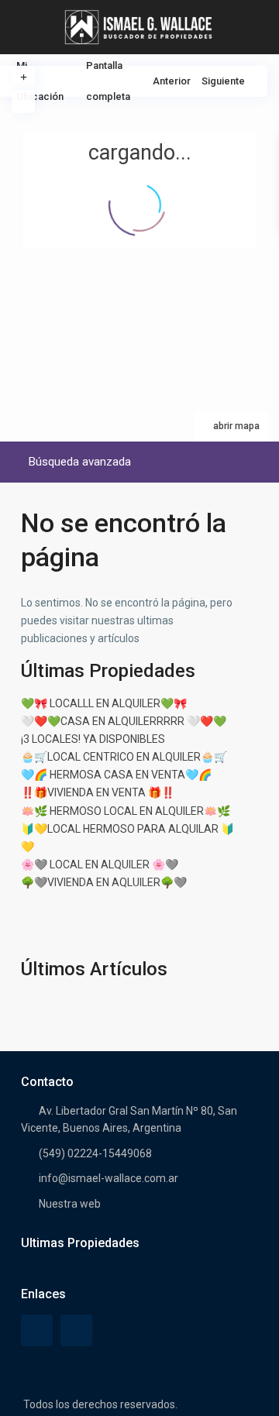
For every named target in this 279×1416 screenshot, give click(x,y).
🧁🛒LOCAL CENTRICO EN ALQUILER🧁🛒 (124, 757)
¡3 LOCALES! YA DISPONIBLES (93, 739)
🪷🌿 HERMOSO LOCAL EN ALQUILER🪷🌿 (125, 811)
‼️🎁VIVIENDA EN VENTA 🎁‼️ (97, 792)
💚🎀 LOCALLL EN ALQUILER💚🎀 (104, 703)
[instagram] (76, 1330)
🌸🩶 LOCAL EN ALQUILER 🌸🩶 (99, 864)
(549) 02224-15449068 (95, 1153)
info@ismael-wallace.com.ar (108, 1178)
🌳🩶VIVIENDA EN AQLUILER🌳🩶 (104, 882)
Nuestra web (70, 1204)
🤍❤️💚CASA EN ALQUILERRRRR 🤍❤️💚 (123, 721)
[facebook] (37, 1330)
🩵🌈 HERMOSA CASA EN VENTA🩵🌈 (116, 774)
